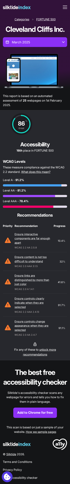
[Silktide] (17, 7)
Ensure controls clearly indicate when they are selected (29, 303)
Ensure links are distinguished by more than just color (32, 280)
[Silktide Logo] (17, 444)
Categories (22, 19)
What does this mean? (35, 172)
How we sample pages (41, 432)
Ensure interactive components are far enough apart (32, 238)
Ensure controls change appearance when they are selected (31, 326)
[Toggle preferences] (7, 476)
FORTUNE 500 (46, 19)
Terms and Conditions (17, 462)
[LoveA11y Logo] (60, 444)
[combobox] (35, 42)
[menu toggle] (65, 7)
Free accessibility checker (20, 477)
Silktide (11, 454)
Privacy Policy (12, 470)
